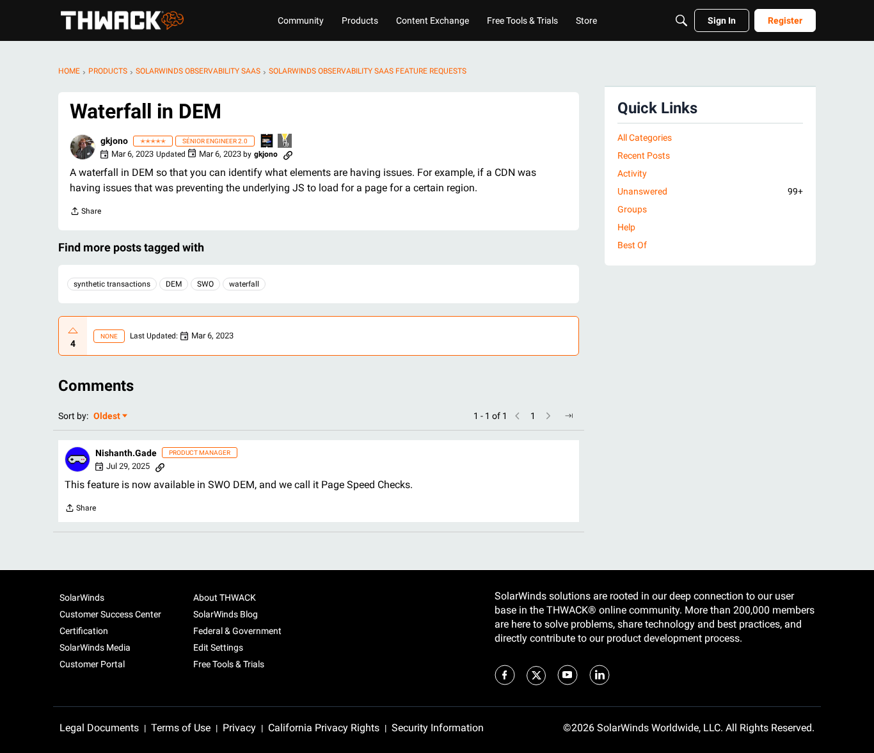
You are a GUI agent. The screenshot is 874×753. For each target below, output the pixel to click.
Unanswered (710, 191)
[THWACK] (122, 20)
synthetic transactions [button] (112, 284)
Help (626, 227)
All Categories (644, 137)
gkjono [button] (114, 141)
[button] (82, 147)
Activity (632, 173)
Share (85, 213)
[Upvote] (73, 330)
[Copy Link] (288, 154)
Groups (632, 209)
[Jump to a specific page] (569, 416)
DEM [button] (174, 284)
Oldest (107, 417)
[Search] (681, 20)
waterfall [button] (244, 284)
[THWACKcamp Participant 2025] (267, 142)
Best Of (632, 245)
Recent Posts (643, 155)
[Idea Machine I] (285, 142)
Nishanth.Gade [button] (126, 453)
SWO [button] (205, 284)
